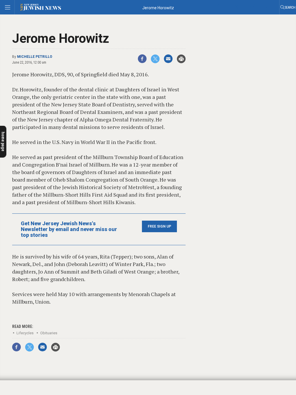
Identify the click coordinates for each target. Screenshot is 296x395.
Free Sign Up (159, 226)
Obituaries (48, 333)
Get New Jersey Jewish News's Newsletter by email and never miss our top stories (69, 229)
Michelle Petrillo (34, 57)
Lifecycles (25, 333)
